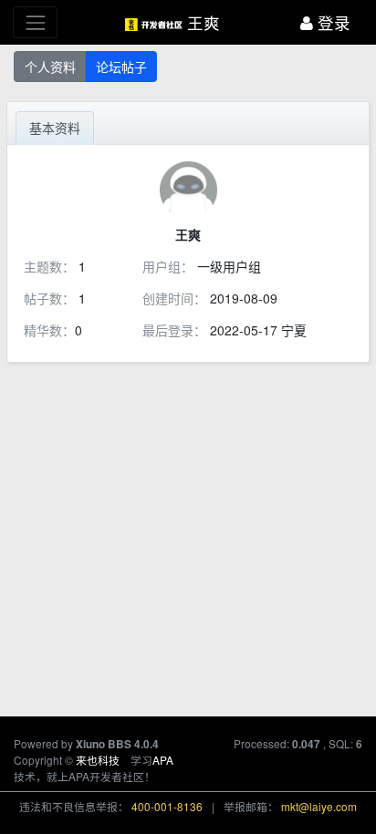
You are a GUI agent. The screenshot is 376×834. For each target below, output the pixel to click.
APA (162, 759)
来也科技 (98, 759)
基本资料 (54, 127)
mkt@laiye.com (319, 806)
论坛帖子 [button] (121, 66)
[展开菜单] (35, 22)
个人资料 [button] (50, 66)
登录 (331, 22)
